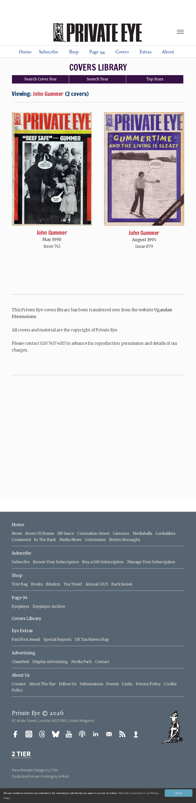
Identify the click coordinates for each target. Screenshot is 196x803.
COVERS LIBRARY (98, 67)
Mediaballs (142, 533)
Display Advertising (50, 661)
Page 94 (97, 52)
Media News (70, 539)
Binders (53, 584)
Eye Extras (22, 630)
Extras (145, 52)
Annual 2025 (96, 584)
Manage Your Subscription (151, 561)
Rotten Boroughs (124, 539)
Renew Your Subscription (56, 561)
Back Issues (121, 584)
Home (25, 52)
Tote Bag (20, 584)
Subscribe (48, 52)
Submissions (91, 683)
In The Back (45, 539)
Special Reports (57, 639)
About (168, 52)
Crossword (21, 539)
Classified (20, 661)
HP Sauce (66, 533)
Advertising (23, 653)
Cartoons (121, 533)
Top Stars (154, 79)
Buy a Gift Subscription (103, 561)
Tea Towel (73, 584)
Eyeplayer (20, 606)
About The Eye (42, 683)
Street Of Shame (39, 533)
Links (127, 683)
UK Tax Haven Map (92, 639)
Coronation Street (93, 533)
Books (37, 584)
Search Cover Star (40, 79)
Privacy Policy (148, 683)
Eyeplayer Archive (49, 606)
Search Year (97, 79)
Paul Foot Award (26, 639)
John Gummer (52, 233)
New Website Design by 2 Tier (35, 770)
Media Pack (81, 661)
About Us (20, 675)
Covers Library (26, 618)
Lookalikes (165, 533)
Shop (74, 52)
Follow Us (67, 683)
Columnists (95, 539)
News (17, 533)
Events (112, 683)
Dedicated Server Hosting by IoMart (40, 776)
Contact (102, 661)
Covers (122, 52)
